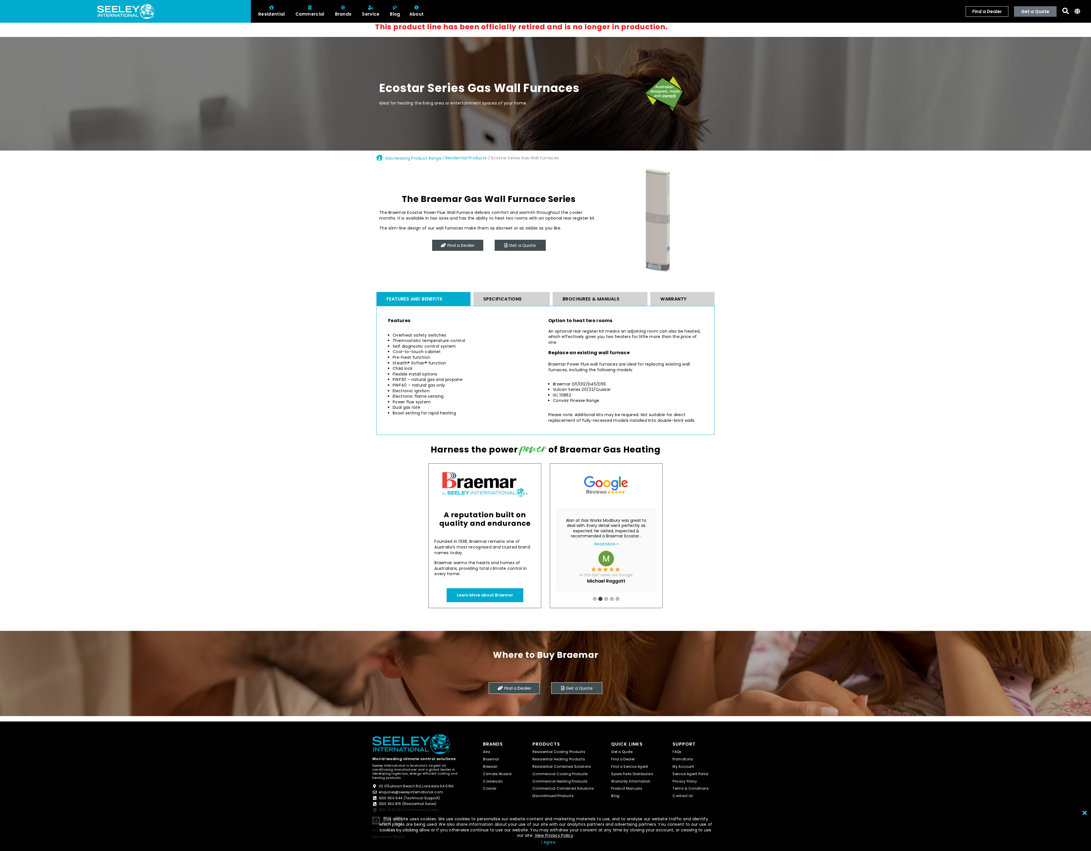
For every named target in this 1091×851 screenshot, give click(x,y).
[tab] (423, 299)
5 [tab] (630, 599)
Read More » (606, 544)
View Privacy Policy (554, 835)
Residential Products (466, 158)
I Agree (548, 842)
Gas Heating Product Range (413, 158)
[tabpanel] (606, 549)
